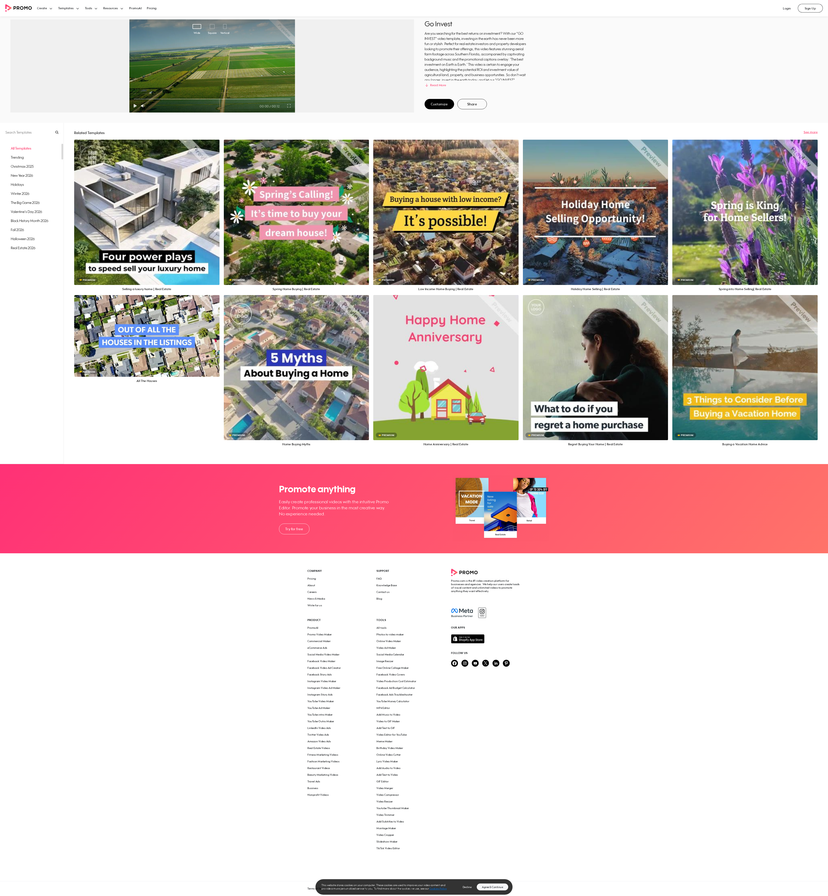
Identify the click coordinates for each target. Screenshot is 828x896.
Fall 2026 (17, 230)
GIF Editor (382, 781)
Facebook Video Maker (321, 661)
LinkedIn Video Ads (319, 728)
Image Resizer (385, 661)
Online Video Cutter (388, 754)
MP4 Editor (383, 708)
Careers (312, 592)
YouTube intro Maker (320, 714)
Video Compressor (387, 794)
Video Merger (384, 788)
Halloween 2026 (23, 239)
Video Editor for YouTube (391, 734)
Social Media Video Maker (323, 654)
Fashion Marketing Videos (323, 761)
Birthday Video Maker (389, 748)
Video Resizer (384, 801)
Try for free (294, 529)
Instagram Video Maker (321, 681)
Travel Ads (313, 781)
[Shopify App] (486, 638)
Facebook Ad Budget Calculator (395, 688)
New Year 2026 (22, 175)
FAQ (379, 578)
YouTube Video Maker (320, 701)
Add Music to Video (388, 714)
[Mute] (143, 106)
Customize (439, 104)
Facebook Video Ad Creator (324, 667)
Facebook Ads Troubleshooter (394, 694)
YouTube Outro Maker (320, 721)
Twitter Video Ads (318, 734)
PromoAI (135, 8)
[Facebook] (462, 612)
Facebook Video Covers (390, 674)
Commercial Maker (319, 641)
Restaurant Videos (318, 768)
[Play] (135, 106)
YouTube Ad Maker (318, 708)
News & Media (316, 598)
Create (42, 8)
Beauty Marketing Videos (322, 774)
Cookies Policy (438, 888)
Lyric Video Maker (387, 761)
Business (312, 788)
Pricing (152, 8)
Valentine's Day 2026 (26, 212)
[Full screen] (289, 106)
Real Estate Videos (318, 748)
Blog (379, 598)
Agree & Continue (492, 887)
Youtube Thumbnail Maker (392, 808)
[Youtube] (475, 663)
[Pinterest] (506, 663)
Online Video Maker (388, 641)
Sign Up (810, 8)
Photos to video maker (390, 634)
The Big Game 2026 (25, 202)
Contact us (382, 592)
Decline (467, 887)
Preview (146, 207)
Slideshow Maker (387, 841)
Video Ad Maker (386, 647)
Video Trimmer (385, 814)
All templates (21, 148)
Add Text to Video (387, 774)
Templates (66, 8)
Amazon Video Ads (319, 741)
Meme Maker (384, 741)
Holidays (17, 184)
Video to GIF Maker (388, 721)
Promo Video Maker (319, 634)
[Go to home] (21, 8)
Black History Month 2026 (29, 221)
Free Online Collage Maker (392, 667)
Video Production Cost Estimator (396, 681)
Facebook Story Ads (319, 674)
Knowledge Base (386, 585)
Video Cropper (385, 835)
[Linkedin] (495, 663)
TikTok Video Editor (388, 848)
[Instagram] (482, 613)
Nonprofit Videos (318, 794)
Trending (17, 157)
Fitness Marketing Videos (322, 754)
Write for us (314, 605)
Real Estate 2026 (23, 248)
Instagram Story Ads (320, 694)
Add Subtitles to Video (390, 821)
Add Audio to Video (388, 768)
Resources (110, 8)
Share (472, 104)
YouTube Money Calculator (392, 701)
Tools (88, 8)
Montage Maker (386, 828)
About (311, 585)
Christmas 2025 (22, 166)
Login (787, 8)
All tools (381, 627)
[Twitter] (485, 663)
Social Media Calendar (390, 654)
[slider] (133, 99)
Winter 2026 (20, 193)
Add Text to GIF (385, 728)
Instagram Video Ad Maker (323, 688)
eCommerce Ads (317, 647)
